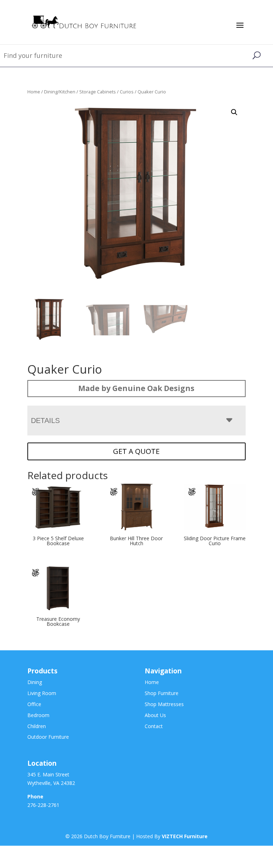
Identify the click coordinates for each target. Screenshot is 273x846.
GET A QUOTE (136, 451)
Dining (34, 682)
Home (33, 91)
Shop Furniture (161, 693)
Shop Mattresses (164, 704)
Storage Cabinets (97, 91)
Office (34, 704)
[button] (234, 112)
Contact (154, 726)
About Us (155, 715)
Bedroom (38, 715)
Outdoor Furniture (48, 736)
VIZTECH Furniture (185, 836)
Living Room (41, 693)
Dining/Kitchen (59, 91)
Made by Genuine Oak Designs (136, 388)
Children (36, 726)
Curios (127, 91)
